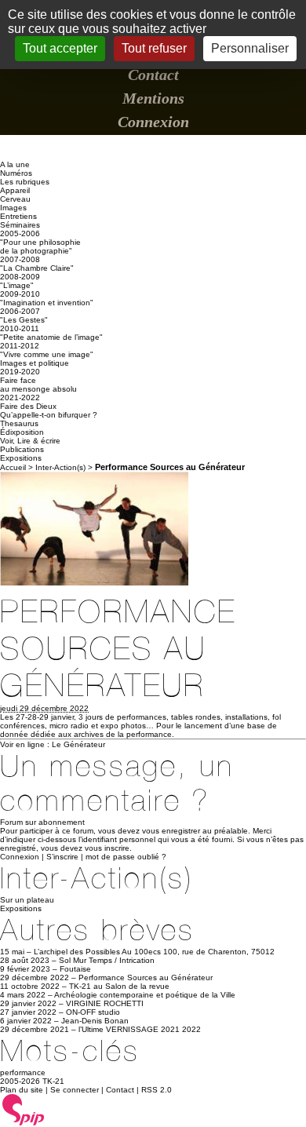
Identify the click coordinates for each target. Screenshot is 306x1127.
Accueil (13, 467)
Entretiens (18, 216)
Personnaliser (250, 48)
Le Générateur (78, 744)
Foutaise (75, 969)
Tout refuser (154, 48)
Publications (22, 449)
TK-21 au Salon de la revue (119, 986)
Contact (153, 74)
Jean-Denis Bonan (95, 1020)
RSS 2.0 (156, 1089)
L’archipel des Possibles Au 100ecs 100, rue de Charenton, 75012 (154, 951)
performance (23, 1072)
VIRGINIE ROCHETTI (105, 1003)
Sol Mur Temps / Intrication (107, 960)
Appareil (15, 190)
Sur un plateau (27, 899)
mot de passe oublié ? (126, 856)
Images (13, 207)
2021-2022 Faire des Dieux (28, 401)
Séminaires (20, 225)
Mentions (153, 98)
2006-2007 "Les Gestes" (24, 315)
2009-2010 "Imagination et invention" (46, 298)
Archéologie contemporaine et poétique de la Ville (144, 994)
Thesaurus (19, 423)
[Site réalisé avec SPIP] (23, 1123)
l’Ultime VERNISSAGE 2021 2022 (139, 1029)
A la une (15, 164)
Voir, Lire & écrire (30, 440)
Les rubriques (24, 181)
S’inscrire (62, 856)
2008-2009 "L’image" (20, 281)
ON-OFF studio (93, 1012)
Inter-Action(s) (60, 467)
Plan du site (21, 1089)
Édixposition (22, 432)
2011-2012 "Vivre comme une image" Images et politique (46, 354)
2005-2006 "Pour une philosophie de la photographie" (40, 242)
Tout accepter (60, 48)
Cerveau (15, 199)
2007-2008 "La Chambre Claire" (37, 263)
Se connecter (74, 1089)
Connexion (153, 121)
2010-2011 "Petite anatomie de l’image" (51, 332)
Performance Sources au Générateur (145, 977)
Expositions (21, 458)
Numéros (16, 173)
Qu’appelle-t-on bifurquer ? (48, 414)
